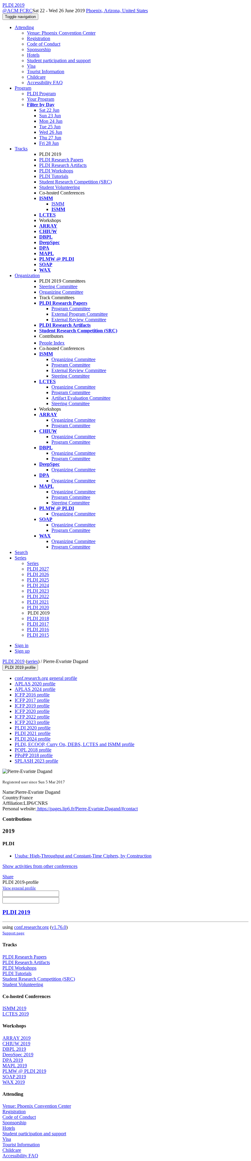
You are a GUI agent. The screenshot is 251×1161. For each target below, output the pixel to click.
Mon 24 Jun (50, 121)
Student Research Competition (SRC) (75, 181)
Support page (13, 933)
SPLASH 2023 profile (36, 760)
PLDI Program (41, 93)
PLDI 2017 (38, 624)
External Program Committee (79, 314)
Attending (24, 27)
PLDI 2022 (38, 596)
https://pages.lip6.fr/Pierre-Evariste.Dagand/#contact (87, 808)
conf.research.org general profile (46, 678)
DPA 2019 (12, 1060)
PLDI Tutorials (53, 176)
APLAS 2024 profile (35, 689)
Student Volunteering (59, 187)
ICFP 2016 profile (32, 694)
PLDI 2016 (38, 629)
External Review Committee (78, 319)
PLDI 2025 (38, 579)
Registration (38, 38)
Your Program (40, 99)
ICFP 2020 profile (32, 711)
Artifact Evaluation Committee (81, 398)
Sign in (21, 645)
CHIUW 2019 (16, 1043)
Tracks (21, 148)
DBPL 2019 (14, 1049)
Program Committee (70, 308)
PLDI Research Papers (61, 159)
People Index (52, 342)
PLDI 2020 (38, 607)
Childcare (36, 77)
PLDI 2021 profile (33, 733)
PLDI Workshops (56, 170)
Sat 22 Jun (49, 110)
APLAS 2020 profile (35, 683)
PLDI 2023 (38, 591)
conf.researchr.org (31, 927)
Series (33, 563)
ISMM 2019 (14, 1008)
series (32, 661)
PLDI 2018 (38, 618)
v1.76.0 (58, 927)
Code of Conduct (43, 44)
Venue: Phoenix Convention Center (61, 33)
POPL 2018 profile (33, 749)
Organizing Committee (61, 292)
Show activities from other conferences (39, 866)
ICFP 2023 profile (32, 722)
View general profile (19, 888)
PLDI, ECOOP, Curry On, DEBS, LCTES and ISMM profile (74, 744)
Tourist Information (45, 71)
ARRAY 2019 (16, 1038)
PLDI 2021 (38, 602)
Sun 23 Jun (50, 115)
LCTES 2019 (15, 1013)
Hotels (33, 55)
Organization (27, 275)
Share (7, 876)
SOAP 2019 (14, 1076)
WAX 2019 (13, 1082)
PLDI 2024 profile (33, 738)
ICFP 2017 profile (32, 700)
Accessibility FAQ (45, 82)
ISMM (57, 203)
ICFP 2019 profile (32, 705)
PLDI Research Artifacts (63, 165)
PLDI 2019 (13, 661)
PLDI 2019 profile (20, 667)
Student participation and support (59, 60)
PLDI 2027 (38, 568)
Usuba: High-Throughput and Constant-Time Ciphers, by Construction (83, 855)
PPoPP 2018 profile (34, 755)
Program (23, 88)
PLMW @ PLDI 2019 (24, 1071)
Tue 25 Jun (50, 126)
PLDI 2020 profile (33, 727)
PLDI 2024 (38, 585)
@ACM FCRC (17, 10)
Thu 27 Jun (50, 137)
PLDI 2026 (38, 574)
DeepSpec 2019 (17, 1054)
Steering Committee (58, 286)
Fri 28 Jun (49, 143)
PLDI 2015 (38, 635)
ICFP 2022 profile (32, 716)
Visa (31, 66)
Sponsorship (39, 49)
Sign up (22, 651)
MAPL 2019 (14, 1065)
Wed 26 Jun (50, 132)
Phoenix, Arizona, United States (117, 10)
